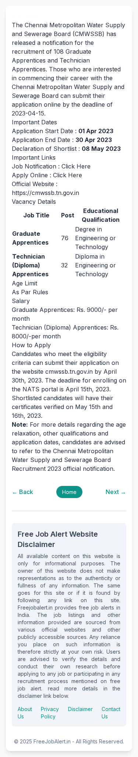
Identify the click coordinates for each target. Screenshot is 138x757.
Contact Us (111, 712)
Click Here (76, 166)
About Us (25, 712)
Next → (116, 491)
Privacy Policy (50, 712)
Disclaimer (80, 709)
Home (69, 492)
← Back (22, 491)
